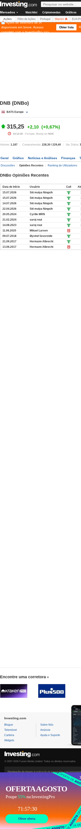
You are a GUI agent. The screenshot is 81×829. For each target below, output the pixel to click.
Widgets (9, 740)
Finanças (68, 158)
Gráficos (70, 12)
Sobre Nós (46, 724)
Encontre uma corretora (23, 677)
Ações (7, 19)
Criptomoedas (51, 12)
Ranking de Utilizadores (62, 165)
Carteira (9, 735)
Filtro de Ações (27, 19)
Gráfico (18, 158)
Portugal (45, 19)
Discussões (8, 165)
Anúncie (45, 730)
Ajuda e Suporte (50, 735)
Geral (4, 158)
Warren (60, 19)
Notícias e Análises (42, 158)
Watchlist (31, 12)
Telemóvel (10, 730)
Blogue (8, 724)
